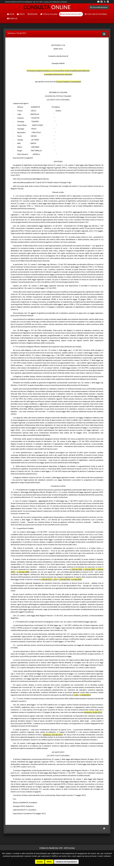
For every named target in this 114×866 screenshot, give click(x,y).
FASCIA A (29, 2)
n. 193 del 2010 (64, 579)
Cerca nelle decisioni (99, 7)
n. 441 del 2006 (76, 569)
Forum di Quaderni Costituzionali (68, 82)
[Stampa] (104, 34)
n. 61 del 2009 (76, 579)
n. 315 (55, 579)
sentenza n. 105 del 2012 (52, 735)
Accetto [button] (40, 862)
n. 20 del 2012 (85, 695)
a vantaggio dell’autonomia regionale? (58, 74)
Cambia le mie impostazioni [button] (66, 862)
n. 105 (76, 695)
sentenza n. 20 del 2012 (93, 712)
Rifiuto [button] (49, 862)
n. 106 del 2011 (46, 579)
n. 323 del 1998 (23, 572)
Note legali (69, 848)
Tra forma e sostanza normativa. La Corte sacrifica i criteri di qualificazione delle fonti (58, 71)
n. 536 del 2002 (89, 569)
